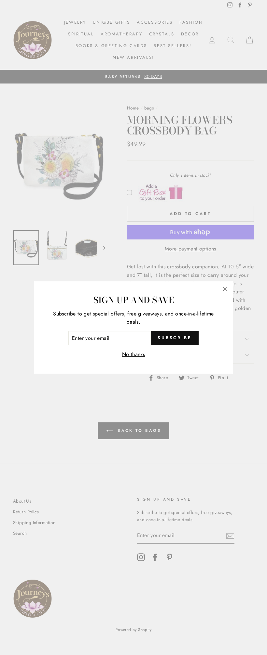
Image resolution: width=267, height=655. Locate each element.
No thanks (133, 354)
